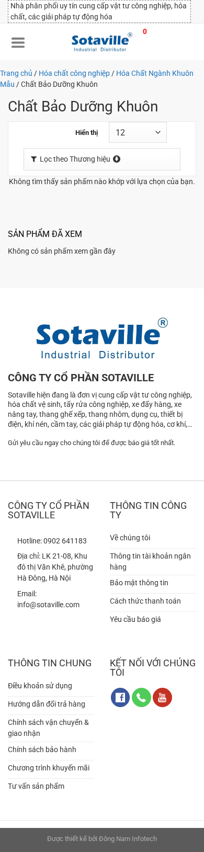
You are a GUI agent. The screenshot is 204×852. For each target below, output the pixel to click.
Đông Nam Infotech (128, 839)
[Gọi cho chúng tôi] (141, 697)
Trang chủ (16, 73)
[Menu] (18, 41)
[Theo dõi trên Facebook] (120, 697)
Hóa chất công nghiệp (74, 73)
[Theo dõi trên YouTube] (162, 697)
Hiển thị (86, 133)
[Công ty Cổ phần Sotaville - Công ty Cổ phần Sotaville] (102, 42)
